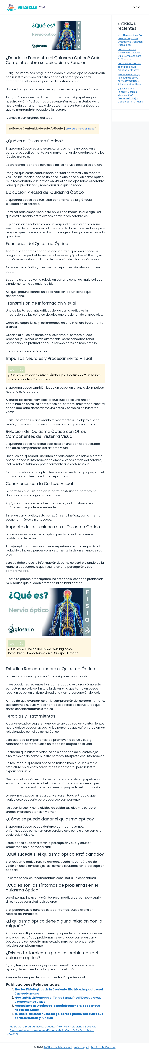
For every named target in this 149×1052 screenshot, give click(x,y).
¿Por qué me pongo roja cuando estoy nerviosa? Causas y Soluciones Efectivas (129, 79)
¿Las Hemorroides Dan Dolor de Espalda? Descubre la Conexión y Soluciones (130, 40)
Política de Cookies (103, 1047)
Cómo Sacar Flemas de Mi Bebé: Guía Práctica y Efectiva (129, 67)
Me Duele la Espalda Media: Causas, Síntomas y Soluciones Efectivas (53, 1026)
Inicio (136, 7)
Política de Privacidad (58, 1047)
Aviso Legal (81, 1047)
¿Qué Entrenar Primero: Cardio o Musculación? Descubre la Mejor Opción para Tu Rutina (130, 95)
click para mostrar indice (80, 128)
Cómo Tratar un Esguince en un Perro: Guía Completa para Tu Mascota (130, 54)
